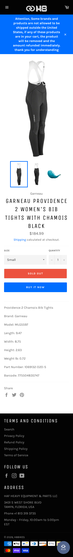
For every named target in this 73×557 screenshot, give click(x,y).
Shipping (20, 239)
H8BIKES (19, 537)
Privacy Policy (14, 436)
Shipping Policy (16, 449)
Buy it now (35, 287)
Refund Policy (14, 442)
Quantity (54, 250)
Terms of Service (16, 455)
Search (9, 429)
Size (7, 250)
